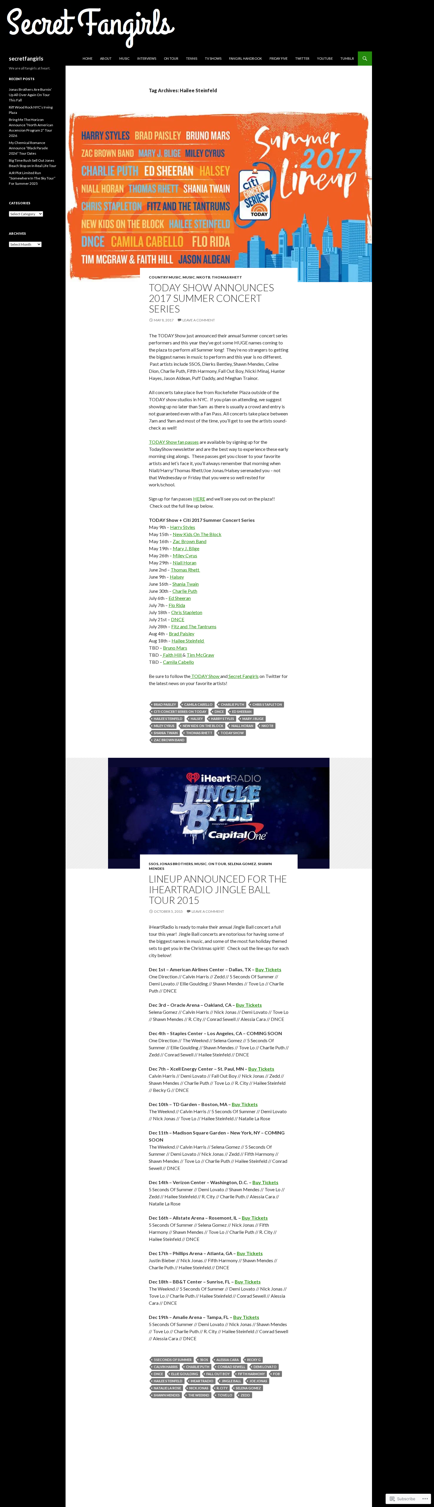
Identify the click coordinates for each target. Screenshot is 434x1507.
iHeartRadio (202, 1381)
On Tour (171, 58)
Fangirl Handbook (245, 58)
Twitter (302, 58)
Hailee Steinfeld (188, 640)
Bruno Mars (175, 647)
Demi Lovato (265, 1367)
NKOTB (203, 277)
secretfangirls (26, 58)
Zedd (245, 1395)
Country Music (165, 277)
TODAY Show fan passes (174, 442)
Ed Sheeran (180, 598)
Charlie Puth (184, 591)
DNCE (177, 619)
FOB (276, 1374)
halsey (197, 719)
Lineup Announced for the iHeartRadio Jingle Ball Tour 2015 (218, 889)
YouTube (325, 58)
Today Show (232, 733)
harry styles (222, 719)
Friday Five (279, 58)
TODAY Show (205, 676)
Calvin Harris (166, 1367)
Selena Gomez (242, 864)
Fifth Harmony (251, 1374)
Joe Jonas (258, 1381)
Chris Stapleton (186, 612)
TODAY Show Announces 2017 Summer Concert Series (211, 298)
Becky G (254, 1360)
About (106, 58)
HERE (199, 498)
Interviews (146, 58)
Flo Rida (177, 605)
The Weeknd (198, 1395)
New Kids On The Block (197, 534)
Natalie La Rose (167, 1388)
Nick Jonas (198, 1388)
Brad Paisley (181, 633)
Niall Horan (184, 562)
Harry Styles (182, 527)
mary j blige (253, 719)
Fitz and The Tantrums (193, 626)
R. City (222, 1388)
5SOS (153, 864)
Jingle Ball (231, 1381)
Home (87, 58)
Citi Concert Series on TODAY (180, 711)
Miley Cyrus (185, 555)
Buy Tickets (268, 969)
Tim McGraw (200, 655)
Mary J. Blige (186, 548)
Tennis (191, 58)
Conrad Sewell (231, 1367)
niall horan (242, 726)
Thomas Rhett (227, 277)
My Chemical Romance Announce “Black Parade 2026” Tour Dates (28, 148)
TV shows (213, 58)
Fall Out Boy (218, 1374)
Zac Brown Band (189, 541)
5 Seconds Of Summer (173, 1360)
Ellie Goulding (184, 1374)
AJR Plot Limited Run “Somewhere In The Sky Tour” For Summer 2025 (32, 178)
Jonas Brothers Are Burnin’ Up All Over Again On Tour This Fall (30, 94)
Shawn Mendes (167, 1395)
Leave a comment (198, 320)
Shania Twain (185, 584)
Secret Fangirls (243, 676)
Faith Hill (172, 655)
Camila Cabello (178, 662)
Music (124, 58)
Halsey (177, 577)
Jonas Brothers (176, 864)
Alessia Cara (227, 1360)
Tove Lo (225, 1395)
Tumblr (347, 58)
